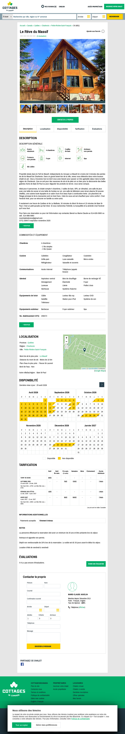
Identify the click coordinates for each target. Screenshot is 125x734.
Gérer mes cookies (37, 698)
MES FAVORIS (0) (50, 6)
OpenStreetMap (93, 368)
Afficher (82, 607)
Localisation (45, 129)
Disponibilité (62, 129)
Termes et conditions (38, 692)
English (33, 701)
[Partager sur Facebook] (22, 665)
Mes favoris (77, 698)
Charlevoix (30, 346)
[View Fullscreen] (66, 347)
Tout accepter (22, 725)
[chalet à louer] (10, 10)
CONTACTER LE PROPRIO (65, 119)
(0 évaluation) (41, 36)
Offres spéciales (78, 695)
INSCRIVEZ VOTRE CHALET (114, 6)
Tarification (79, 129)
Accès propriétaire (59, 689)
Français (40, 701)
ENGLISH (62, 6)
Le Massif (43, 356)
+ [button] (66, 337)
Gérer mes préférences (46, 725)
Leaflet (84, 368)
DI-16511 (76, 25)
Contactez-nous (36, 689)
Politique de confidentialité (40, 695)
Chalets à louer (78, 686)
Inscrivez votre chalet (60, 686)
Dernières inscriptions (80, 692)
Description (28, 128)
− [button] (66, 341)
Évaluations (97, 129)
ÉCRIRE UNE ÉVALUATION (96, 563)
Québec (31, 342)
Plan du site (35, 686)
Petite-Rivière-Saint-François (35, 349)
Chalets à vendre (79, 689)
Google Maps (100, 370)
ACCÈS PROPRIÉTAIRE (95, 6)
